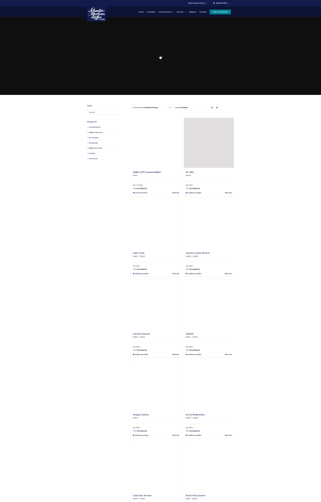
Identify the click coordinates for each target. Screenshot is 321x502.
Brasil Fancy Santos (195, 495)
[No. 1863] (209, 143)
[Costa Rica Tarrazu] (156, 466)
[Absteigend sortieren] (169, 107)
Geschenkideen (94, 127)
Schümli (189, 334)
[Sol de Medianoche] (209, 385)
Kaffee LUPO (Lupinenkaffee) (147, 172)
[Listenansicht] (217, 107)
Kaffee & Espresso (96, 132)
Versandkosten (141, 188)
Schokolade (93, 143)
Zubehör (92, 153)
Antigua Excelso (141, 415)
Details (176, 193)
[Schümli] (209, 305)
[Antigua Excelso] (156, 385)
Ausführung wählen (194, 193)
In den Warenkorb (141, 193)
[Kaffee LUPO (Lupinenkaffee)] (156, 143)
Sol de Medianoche (195, 415)
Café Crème (138, 253)
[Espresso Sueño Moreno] (209, 224)
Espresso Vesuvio (141, 334)
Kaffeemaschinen (95, 148)
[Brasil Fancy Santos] (209, 466)
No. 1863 (190, 172)
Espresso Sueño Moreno (198, 253)
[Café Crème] (156, 224)
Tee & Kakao (93, 138)
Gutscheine (93, 159)
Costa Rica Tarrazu (142, 495)
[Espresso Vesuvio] (156, 305)
